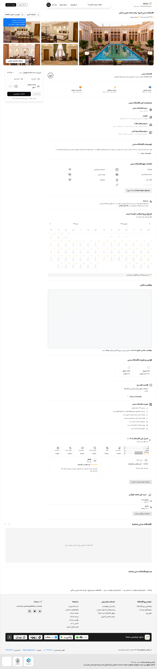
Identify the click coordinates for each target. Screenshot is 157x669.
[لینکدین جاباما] (40, 611)
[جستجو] (48, 5)
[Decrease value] (10, 86)
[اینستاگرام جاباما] (29, 611)
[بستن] (5, 20)
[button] (116, 43)
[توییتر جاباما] (35, 611)
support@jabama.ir (29, 650)
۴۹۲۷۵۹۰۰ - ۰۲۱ (48, 650)
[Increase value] (16, 86)
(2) (144, 17)
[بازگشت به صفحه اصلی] (9, 637)
